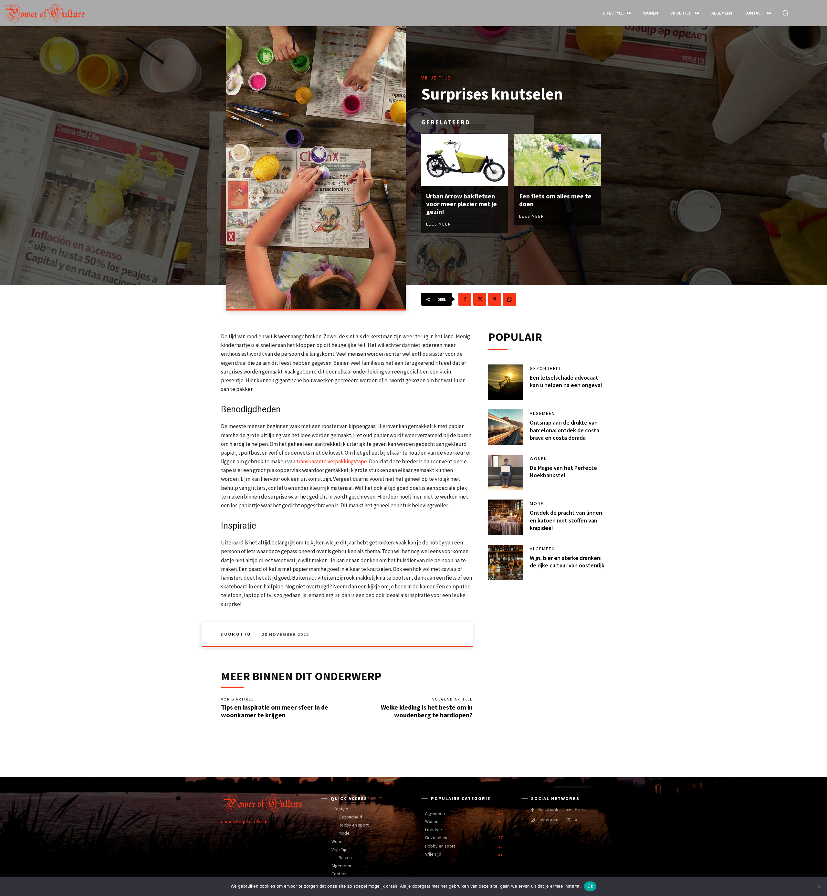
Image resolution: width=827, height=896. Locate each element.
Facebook (548, 809)
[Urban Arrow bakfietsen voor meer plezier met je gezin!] (464, 160)
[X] (479, 299)
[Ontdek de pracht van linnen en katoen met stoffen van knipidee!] (506, 517)
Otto (243, 634)
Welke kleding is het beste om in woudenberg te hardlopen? (427, 711)
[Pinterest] (494, 299)
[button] (785, 13)
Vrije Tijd (436, 77)
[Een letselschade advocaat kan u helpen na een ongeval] (506, 382)
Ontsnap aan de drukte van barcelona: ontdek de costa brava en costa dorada (564, 430)
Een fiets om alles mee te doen (555, 200)
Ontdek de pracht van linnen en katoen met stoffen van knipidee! (566, 520)
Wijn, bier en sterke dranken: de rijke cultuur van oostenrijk (567, 561)
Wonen (538, 458)
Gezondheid (545, 368)
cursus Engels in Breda (245, 821)
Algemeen (542, 413)
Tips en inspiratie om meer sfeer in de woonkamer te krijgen (274, 711)
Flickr (580, 809)
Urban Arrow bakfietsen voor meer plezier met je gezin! (461, 204)
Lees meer (438, 224)
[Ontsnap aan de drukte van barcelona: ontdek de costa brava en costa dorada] (506, 427)
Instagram (548, 819)
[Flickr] (569, 810)
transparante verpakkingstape (331, 461)
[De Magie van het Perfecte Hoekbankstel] (506, 472)
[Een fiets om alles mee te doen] (557, 160)
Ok (590, 886)
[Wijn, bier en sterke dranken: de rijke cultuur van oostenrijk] (506, 562)
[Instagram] (533, 820)
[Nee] (819, 886)
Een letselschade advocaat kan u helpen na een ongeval (566, 381)
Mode (537, 503)
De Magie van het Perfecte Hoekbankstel (563, 471)
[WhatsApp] (509, 299)
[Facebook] (464, 299)
